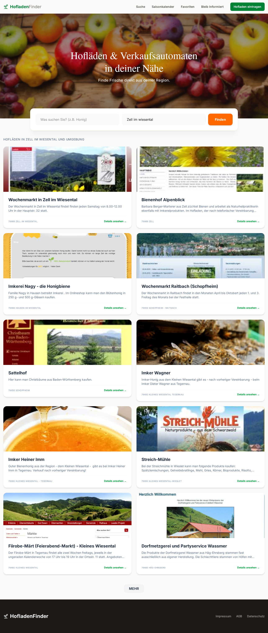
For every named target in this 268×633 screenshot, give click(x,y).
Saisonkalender (163, 6)
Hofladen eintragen (247, 6)
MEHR (134, 588)
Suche (140, 6)
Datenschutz (256, 616)
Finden (220, 119)
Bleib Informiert (212, 6)
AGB (239, 616)
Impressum (223, 616)
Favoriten (188, 6)
